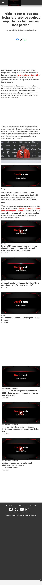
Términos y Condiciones (12, 515)
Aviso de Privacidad (16, 513)
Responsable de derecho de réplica (27, 515)
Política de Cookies (26, 513)
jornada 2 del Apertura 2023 (28, 75)
